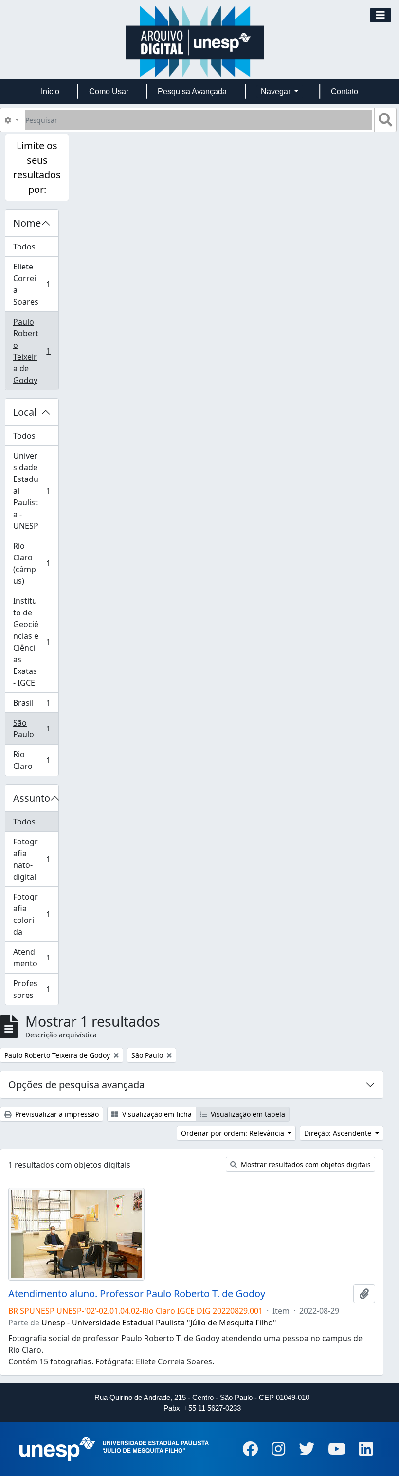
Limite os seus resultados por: (37, 167)
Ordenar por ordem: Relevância (233, 1133)
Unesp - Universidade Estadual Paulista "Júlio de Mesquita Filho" (158, 1322)
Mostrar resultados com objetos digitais (305, 1164)
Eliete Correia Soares (35, 284)
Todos (24, 246)
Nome (27, 223)
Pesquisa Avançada (192, 91)
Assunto (31, 798)
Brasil (35, 705)
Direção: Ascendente (338, 1133)
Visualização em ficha (156, 1114)
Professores (35, 989)
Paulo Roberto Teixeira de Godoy (35, 350)
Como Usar (108, 91)
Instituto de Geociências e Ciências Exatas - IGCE (35, 641)
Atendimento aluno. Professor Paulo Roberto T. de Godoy (136, 1294)
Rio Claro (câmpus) (35, 563)
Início (50, 91)
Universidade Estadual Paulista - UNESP (35, 490)
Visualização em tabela (247, 1114)
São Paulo (35, 728)
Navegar (276, 91)
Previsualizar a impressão (56, 1114)
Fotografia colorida (35, 914)
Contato (344, 91)
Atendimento (35, 957)
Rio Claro (35, 760)
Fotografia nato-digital (35, 859)
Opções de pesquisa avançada (76, 1084)
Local (24, 412)
